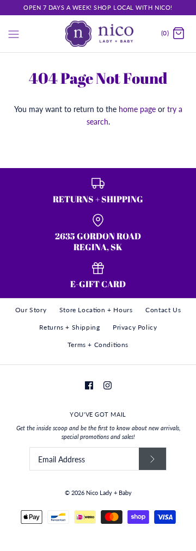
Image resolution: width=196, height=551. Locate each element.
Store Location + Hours (96, 310)
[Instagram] (107, 385)
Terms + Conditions (98, 344)
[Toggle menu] (13, 33)
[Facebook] (89, 385)
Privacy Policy (135, 327)
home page (137, 109)
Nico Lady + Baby (109, 492)
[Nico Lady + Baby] (98, 34)
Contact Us (163, 310)
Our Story (30, 310)
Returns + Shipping (69, 327)
